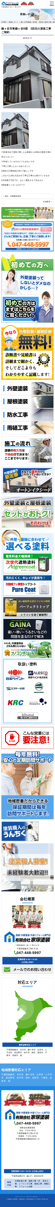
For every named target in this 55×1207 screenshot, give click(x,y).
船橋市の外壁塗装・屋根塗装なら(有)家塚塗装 (21, 1199)
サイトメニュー (19, 1196)
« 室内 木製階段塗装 (12, 196)
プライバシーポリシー (32, 1196)
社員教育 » (47, 201)
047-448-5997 (29, 953)
